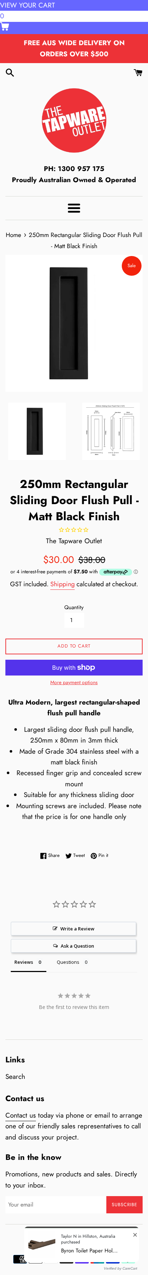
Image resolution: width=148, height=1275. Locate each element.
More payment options (74, 682)
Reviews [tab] (23, 962)
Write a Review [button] (77, 928)
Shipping (62, 584)
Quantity (74, 607)
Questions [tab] (68, 962)
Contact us (20, 1115)
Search (15, 1076)
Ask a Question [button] (77, 946)
